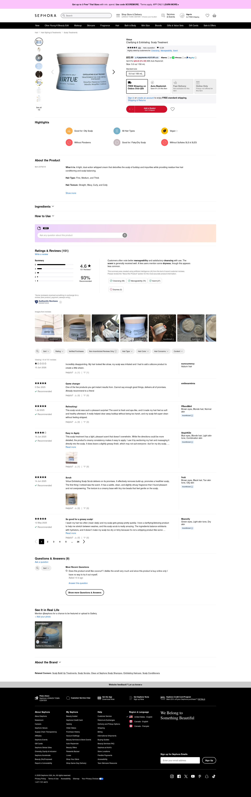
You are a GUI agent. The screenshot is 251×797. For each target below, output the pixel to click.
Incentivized (53, 339)
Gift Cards (193, 25)
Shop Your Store (72, 759)
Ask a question (149, 47)
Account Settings (72, 735)
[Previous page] (35, 541)
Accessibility (102, 759)
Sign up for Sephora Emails (174, 754)
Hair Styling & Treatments (51, 32)
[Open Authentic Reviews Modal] (60, 301)
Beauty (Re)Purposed (43, 759)
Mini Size (145, 25)
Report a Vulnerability (43, 763)
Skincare (91, 25)
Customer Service (105, 716)
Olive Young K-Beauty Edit (57, 25)
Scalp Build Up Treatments (64, 673)
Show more (71, 192)
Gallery (69, 724)
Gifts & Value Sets (175, 25)
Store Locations (104, 751)
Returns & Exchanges (106, 720)
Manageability (166, 50)
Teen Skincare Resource (107, 763)
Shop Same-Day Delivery (76, 763)
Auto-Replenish (72, 743)
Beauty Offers (71, 747)
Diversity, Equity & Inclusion (46, 751)
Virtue (129, 39)
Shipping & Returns (137, 100)
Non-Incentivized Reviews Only (101, 351)
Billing (100, 731)
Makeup (78, 25)
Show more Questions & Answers (84, 592)
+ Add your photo (43, 616)
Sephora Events (41, 739)
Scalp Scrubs (84, 673)
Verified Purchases (76, 351)
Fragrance (105, 25)
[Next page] (84, 541)
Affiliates (38, 735)
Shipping (101, 728)
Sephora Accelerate (43, 755)
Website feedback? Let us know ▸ (125, 684)
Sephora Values (41, 728)
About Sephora (41, 716)
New (37, 25)
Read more (71, 446)
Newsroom (39, 720)
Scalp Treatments (70, 32)
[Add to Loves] (173, 109)
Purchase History (73, 731)
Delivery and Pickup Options (109, 724)
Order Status (71, 728)
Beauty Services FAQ (106, 743)
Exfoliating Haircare (132, 673)
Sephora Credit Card (74, 720)
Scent (175, 50)
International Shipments (107, 735)
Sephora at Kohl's (105, 747)
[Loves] (207, 15)
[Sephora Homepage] (46, 15)
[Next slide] (113, 72)
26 (78, 541)
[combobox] (86, 15)
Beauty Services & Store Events (78, 739)
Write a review (41, 254)
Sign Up (209, 760)
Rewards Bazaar (72, 751)
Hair (117, 25)
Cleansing (155, 50)
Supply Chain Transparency (46, 731)
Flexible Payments (105, 755)
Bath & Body (130, 25)
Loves (68, 755)
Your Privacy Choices (90, 778)
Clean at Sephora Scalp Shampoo (106, 673)
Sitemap (76, 778)
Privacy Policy (40, 778)
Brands (158, 25)
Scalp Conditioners (151, 673)
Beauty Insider (72, 716)
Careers (38, 724)
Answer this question (78, 583)
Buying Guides (103, 739)
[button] (168, 58)
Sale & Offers (210, 25)
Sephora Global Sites (43, 747)
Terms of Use (53, 778)
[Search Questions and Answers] (37, 568)
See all (39, 108)
